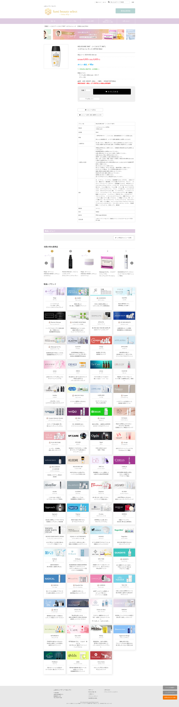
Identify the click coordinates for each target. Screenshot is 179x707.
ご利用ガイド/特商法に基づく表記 (108, 21)
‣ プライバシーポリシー (93, 696)
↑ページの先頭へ (170, 687)
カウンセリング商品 (71, 21)
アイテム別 (82, 75)
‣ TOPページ (90, 689)
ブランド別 (82, 77)
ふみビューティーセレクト (63, 690)
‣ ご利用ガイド (91, 694)
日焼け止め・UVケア (93, 75)
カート (104, 2)
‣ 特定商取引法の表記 (92, 698)
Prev (46, 263)
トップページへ (170, 692)
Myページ (98, 2)
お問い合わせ (126, 21)
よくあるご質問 (90, 21)
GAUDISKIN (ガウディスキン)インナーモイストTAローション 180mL (126, 273)
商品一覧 (53, 21)
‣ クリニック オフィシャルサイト (111, 691)
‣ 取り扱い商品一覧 (92, 691)
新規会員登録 (125, 11)
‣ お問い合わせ (107, 689)
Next (131, 263)
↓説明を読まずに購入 (170, 697)
